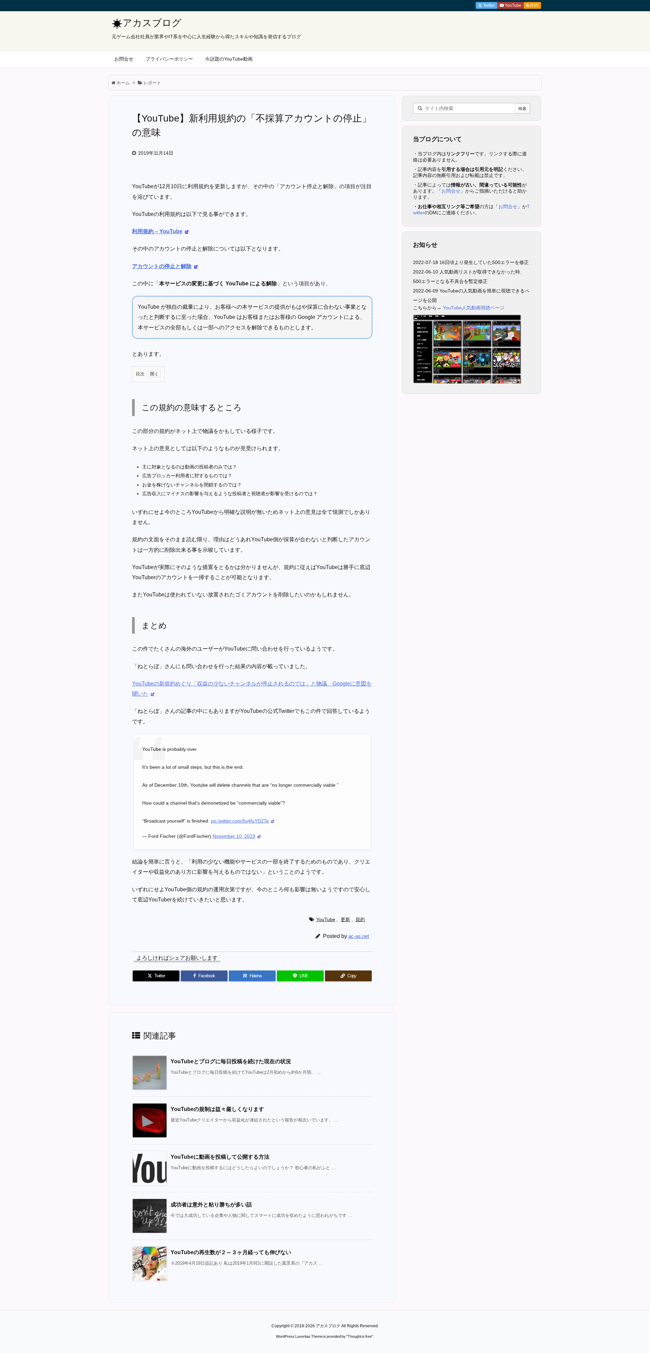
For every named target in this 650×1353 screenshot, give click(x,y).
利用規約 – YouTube (157, 231)
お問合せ (450, 191)
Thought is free (360, 1336)
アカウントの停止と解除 (162, 266)
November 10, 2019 (234, 836)
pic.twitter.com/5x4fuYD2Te (240, 821)
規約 (360, 919)
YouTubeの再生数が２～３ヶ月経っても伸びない (231, 1252)
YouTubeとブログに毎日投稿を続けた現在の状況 (231, 1061)
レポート (152, 82)
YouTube (325, 919)
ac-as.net (358, 936)
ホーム (123, 82)
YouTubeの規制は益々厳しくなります (217, 1109)
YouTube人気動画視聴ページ (473, 307)
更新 (345, 919)
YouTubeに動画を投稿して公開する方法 (220, 1157)
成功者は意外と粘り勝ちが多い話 (211, 1204)
